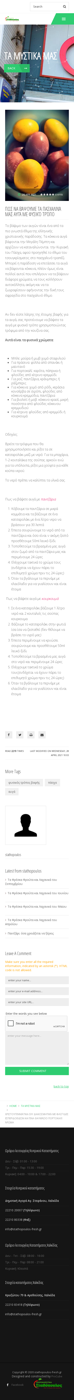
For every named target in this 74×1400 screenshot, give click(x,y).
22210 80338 (13, 1220)
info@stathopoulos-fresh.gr (23, 1229)
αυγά (11, 792)
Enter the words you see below (26, 1014)
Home (13, 1106)
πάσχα (52, 782)
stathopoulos (13, 854)
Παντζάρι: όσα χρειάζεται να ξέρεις (31, 933)
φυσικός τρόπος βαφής (24, 782)
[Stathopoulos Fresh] (12, 18)
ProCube (56, 1376)
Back (11, 68)
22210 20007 (13, 1210)
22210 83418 (14, 1305)
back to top (61, 1086)
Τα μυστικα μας (30, 1106)
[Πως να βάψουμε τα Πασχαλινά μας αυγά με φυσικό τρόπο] (37, 155)
